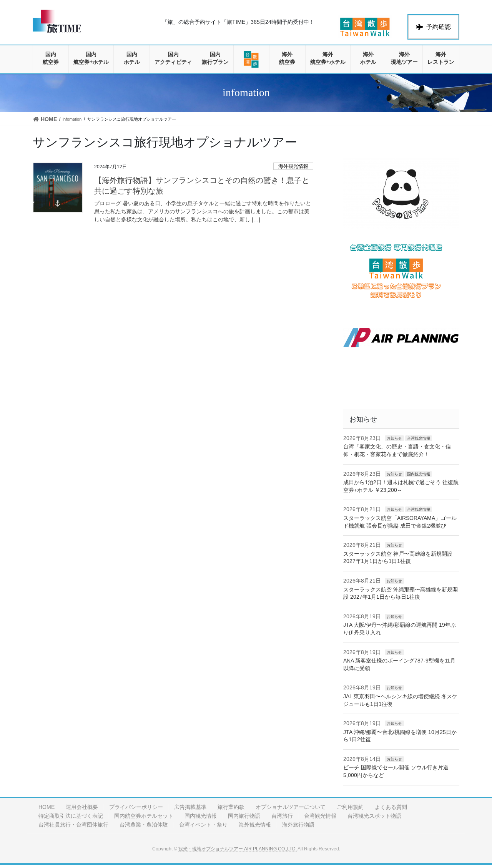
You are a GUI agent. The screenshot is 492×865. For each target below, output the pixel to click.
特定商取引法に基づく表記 (70, 816)
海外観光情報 (293, 166)
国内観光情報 (418, 474)
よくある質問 (391, 807)
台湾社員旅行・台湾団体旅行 (73, 825)
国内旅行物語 (244, 816)
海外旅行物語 (298, 825)
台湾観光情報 (418, 438)
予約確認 (438, 26)
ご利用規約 (350, 807)
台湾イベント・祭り (203, 825)
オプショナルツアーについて (291, 807)
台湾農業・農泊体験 (144, 825)
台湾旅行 (282, 816)
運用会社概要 (82, 807)
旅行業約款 (231, 807)
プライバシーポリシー (136, 807)
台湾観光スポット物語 (374, 816)
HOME (46, 807)
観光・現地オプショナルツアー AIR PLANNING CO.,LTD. (237, 849)
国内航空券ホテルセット (143, 816)
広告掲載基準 (190, 807)
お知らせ (394, 438)
